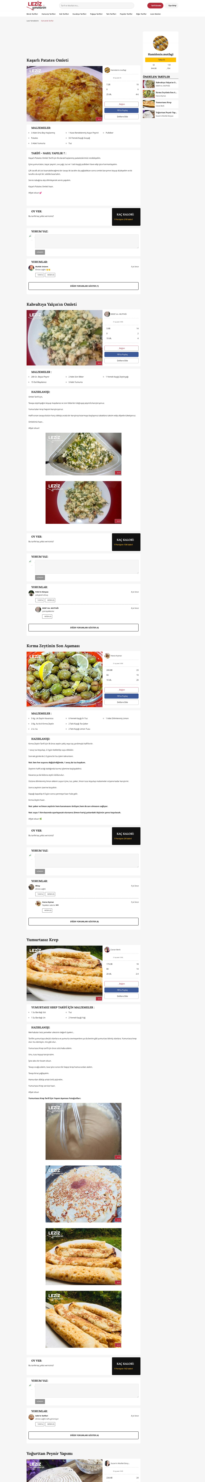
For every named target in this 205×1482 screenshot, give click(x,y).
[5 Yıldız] (44, 221)
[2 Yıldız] (33, 221)
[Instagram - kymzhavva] (137, 656)
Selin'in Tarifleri (41, 1416)
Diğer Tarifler (141, 14)
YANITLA (40, 275)
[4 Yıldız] (40, 221)
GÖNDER (40, 252)
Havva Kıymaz (48, 902)
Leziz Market (155, 14)
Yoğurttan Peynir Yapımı (167, 112)
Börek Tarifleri (32, 14)
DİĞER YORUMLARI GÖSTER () (84, 286)
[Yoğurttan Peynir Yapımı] (149, 114)
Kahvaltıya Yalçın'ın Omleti (168, 82)
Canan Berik (160, 106)
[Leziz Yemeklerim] (36, 5)
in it (99, 119)
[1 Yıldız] (30, 221)
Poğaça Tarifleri (96, 14)
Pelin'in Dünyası (41, 592)
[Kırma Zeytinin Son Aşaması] (149, 94)
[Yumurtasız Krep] (149, 104)
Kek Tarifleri (64, 14)
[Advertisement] (83, 40)
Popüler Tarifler (126, 14)
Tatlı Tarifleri (111, 14)
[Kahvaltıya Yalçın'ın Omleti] (149, 84)
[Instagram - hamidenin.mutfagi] (137, 70)
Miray (37, 886)
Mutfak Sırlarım (41, 266)
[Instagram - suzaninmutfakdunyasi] (137, 1463)
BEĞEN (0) (50, 275)
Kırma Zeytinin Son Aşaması (169, 92)
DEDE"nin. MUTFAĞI (50, 608)
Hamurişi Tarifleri (49, 14)
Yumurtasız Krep (163, 102)
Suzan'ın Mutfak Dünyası (164, 116)
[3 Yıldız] (37, 221)
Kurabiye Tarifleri (79, 14)
